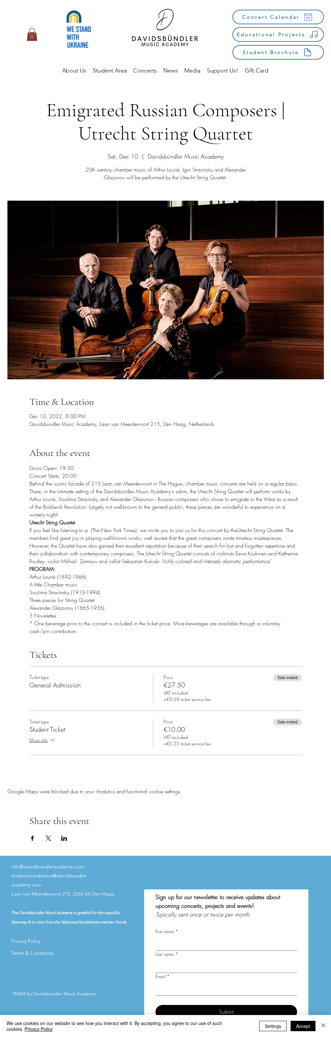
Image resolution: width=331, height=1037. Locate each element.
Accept (303, 1026)
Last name (166, 954)
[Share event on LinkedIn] (64, 838)
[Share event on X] (48, 838)
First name (166, 931)
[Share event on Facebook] (32, 838)
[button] (32, 34)
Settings (273, 1026)
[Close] (323, 1026)
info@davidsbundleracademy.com (47, 867)
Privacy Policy (39, 1029)
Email (162, 976)
